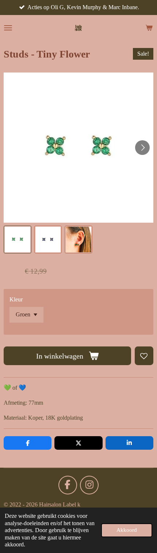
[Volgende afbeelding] (142, 147)
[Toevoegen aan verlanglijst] (144, 355)
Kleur (16, 299)
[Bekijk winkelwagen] (149, 28)
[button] (17, 239)
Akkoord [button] (126, 530)
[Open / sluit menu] (8, 28)
